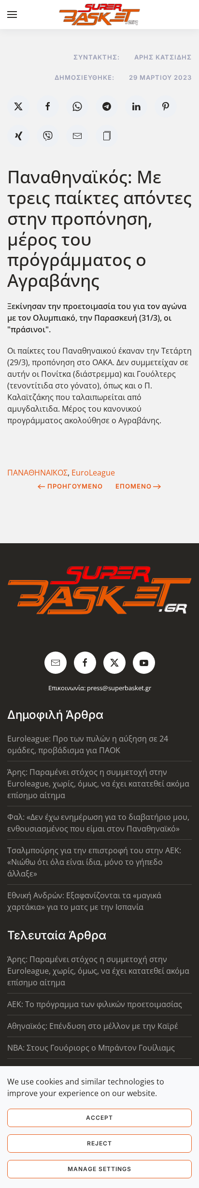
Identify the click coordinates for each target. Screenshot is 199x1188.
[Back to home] (99, 14)
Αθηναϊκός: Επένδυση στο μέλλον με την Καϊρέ (92, 1026)
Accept (99, 1117)
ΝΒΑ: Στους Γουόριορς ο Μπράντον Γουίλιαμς (91, 1047)
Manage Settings (99, 1169)
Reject (99, 1143)
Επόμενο (133, 486)
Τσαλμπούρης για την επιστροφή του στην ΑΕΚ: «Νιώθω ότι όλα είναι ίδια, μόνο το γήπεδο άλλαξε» (94, 862)
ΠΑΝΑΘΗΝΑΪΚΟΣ (37, 472)
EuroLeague (93, 472)
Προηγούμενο (75, 486)
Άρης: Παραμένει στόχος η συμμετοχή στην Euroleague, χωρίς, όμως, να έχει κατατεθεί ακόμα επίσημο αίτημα (98, 784)
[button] (12, 14)
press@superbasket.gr (119, 687)
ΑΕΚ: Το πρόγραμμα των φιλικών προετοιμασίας (94, 1004)
